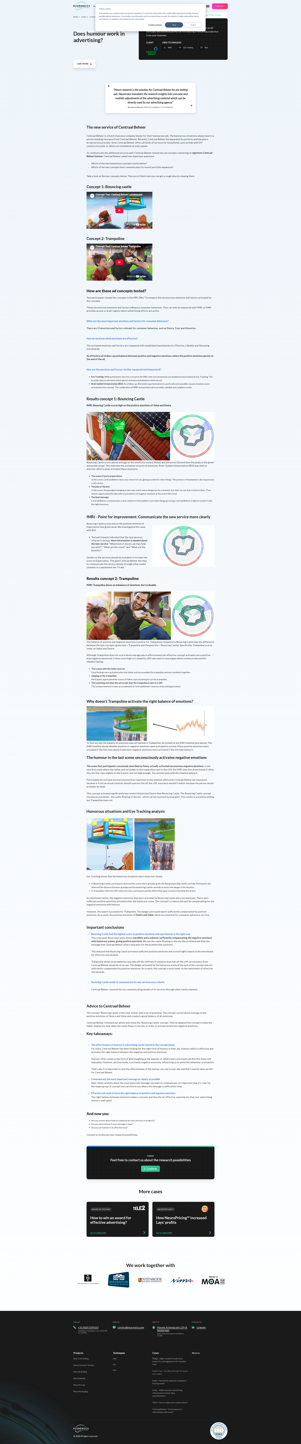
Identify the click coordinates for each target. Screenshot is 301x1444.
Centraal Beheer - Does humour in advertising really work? (167, 1410)
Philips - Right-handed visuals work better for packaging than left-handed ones (169, 1361)
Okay (174, 25)
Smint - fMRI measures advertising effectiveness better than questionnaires (167, 1393)
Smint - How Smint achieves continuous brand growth (169, 1382)
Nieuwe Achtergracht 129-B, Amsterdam (172, 1329)
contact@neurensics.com (131, 1327)
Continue (151, 1168)
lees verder (83, 63)
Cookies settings (155, 25)
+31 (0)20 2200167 (88, 1327)
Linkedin (201, 1327)
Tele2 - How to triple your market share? (170, 1402)
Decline (193, 25)
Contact (220, 6)
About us (196, 1353)
